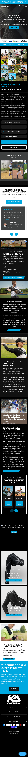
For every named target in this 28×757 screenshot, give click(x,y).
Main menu (14, 707)
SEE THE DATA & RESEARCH (14, 277)
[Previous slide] (12, 510)
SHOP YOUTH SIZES (14, 614)
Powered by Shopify (14, 733)
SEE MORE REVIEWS (14, 201)
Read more (6, 219)
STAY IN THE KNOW (13, 716)
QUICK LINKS (13, 711)
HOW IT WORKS (14, 330)
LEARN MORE (9, 658)
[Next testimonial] (16, 234)
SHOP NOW (14, 27)
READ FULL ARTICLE (11, 471)
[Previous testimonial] (11, 234)
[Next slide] (16, 510)
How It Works (14, 147)
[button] (22, 754)
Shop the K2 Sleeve (14, 142)
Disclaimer (13, 721)
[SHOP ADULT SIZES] (14, 568)
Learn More (8, 503)
